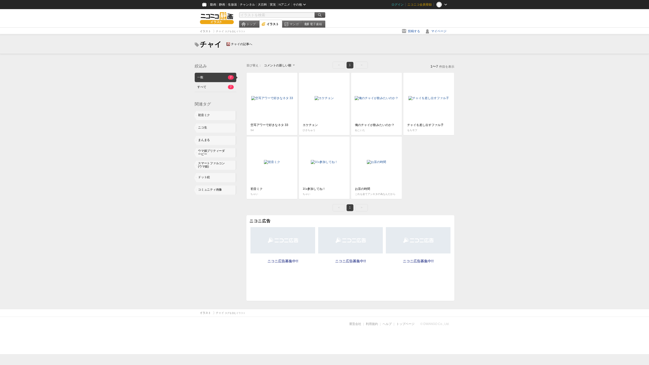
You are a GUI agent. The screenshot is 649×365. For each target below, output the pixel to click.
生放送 (232, 4)
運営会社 (355, 324)
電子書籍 (316, 24)
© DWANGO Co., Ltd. (434, 324)
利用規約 (372, 324)
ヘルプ (387, 324)
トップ (251, 24)
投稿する (414, 31)
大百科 (262, 4)
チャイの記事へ (241, 44)
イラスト (273, 24)
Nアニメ (284, 4)
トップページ (405, 324)
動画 (213, 4)
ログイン (397, 4)
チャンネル (247, 4)
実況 (273, 4)
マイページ (438, 31)
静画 (222, 4)
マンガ (294, 24)
